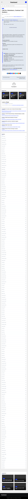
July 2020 (3, 219)
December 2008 (4, 454)
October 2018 (3, 256)
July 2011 (3, 417)
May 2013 (3, 376)
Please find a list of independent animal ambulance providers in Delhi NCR (11, 119)
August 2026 (3, 136)
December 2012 (4, 386)
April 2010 (3, 446)
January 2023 (3, 171)
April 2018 (3, 268)
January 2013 (3, 384)
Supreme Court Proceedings (13, 95)
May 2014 (3, 353)
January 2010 (3, 452)
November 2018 (4, 254)
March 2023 (3, 169)
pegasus (14, 86)
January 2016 (3, 320)
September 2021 (4, 196)
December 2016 (4, 299)
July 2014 (3, 349)
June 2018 (3, 264)
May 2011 (3, 421)
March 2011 (3, 425)
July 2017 (3, 285)
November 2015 (4, 324)
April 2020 (3, 225)
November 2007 (4, 458)
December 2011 (4, 407)
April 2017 (3, 291)
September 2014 (4, 345)
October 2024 (3, 163)
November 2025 (4, 140)
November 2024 (4, 161)
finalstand (13, 2)
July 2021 (3, 200)
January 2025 (3, 157)
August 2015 (3, 326)
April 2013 (3, 378)
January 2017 (3, 297)
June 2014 (3, 351)
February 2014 (4, 359)
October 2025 (3, 142)
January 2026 (3, 138)
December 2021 (4, 190)
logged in (6, 103)
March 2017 (3, 293)
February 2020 (4, 229)
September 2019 (4, 237)
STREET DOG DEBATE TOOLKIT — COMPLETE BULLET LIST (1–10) (6, 489)
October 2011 (3, 411)
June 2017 (3, 287)
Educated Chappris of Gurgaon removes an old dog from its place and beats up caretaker (13, 130)
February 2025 (4, 155)
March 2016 (3, 316)
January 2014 (3, 361)
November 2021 (4, 192)
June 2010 (3, 442)
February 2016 (4, 318)
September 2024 (4, 165)
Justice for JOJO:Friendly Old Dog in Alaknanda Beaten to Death (10, 115)
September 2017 (4, 281)
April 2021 (3, 204)
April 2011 (3, 423)
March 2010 (3, 448)
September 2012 (4, 392)
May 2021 (3, 202)
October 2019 (3, 235)
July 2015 (3, 328)
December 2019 (4, 233)
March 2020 (3, 227)
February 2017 (4, 295)
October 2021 (3, 194)
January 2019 (3, 250)
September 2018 (4, 258)
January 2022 (3, 188)
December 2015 (4, 322)
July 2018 (3, 262)
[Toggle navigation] (1, 2)
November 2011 (4, 409)
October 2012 (3, 390)
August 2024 (3, 167)
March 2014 (3, 357)
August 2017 (3, 283)
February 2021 (4, 206)
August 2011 (3, 415)
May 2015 (3, 330)
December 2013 (4, 363)
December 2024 (4, 159)
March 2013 (3, 380)
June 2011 (3, 419)
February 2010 (4, 450)
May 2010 (3, 444)
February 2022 (4, 186)
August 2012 (3, 394)
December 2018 (4, 252)
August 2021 (3, 198)
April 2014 (3, 355)
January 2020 (3, 231)
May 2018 (3, 266)
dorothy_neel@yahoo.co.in (17, 16)
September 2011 (4, 413)
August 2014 (3, 347)
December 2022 (4, 173)
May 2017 (3, 289)
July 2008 (3, 456)
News (3, 8)
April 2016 (3, 314)
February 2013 (4, 382)
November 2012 (4, 388)
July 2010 (3, 440)
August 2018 (3, 260)
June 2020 (3, 221)
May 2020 (3, 223)
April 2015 (3, 332)
